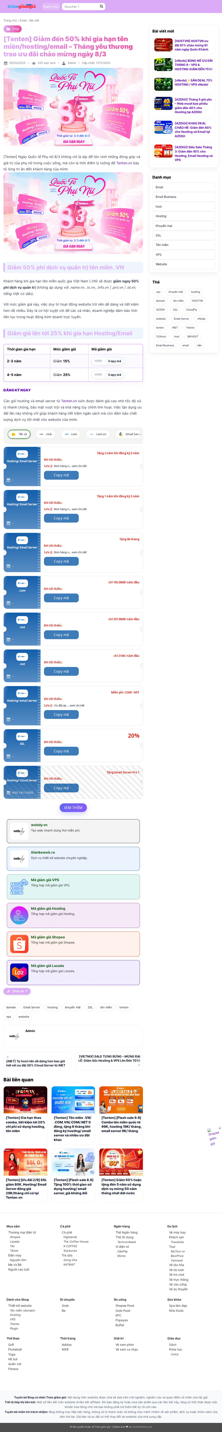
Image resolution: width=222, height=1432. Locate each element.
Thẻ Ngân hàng (127, 1232)
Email (23, 20)
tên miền (106, 1007)
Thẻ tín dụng (125, 1237)
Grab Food (123, 1310)
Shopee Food (125, 1305)
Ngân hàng (122, 1226)
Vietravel (177, 1260)
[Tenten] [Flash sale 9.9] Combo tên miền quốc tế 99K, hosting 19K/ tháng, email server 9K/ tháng (121, 1124)
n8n (199, 345)
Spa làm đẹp (178, 1305)
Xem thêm (73, 807)
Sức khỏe (174, 1299)
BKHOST (193, 336)
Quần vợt (14, 1364)
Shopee (15, 1237)
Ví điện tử (122, 1246)
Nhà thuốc (176, 1310)
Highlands (70, 1237)
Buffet (120, 1325)
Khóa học (175, 1349)
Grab (65, 1305)
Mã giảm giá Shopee (48, 937)
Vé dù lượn (176, 1270)
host (159, 206)
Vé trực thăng (178, 1279)
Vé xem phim (125, 1344)
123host (161, 336)
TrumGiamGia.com (142, 1426)
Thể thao (13, 1338)
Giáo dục (174, 1338)
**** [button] (98, 361)
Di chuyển (67, 1299)
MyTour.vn (178, 1251)
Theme (14, 1324)
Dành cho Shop (18, 1299)
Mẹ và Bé (14, 1264)
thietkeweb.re (43, 852)
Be (63, 1310)
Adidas (67, 1344)
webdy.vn (39, 825)
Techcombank (126, 1242)
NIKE (65, 1349)
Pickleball (15, 1349)
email (185, 345)
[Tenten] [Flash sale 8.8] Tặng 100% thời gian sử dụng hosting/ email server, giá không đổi (73, 1186)
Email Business (166, 197)
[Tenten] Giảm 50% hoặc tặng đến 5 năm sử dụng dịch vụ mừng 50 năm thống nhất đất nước (121, 1186)
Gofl (11, 1344)
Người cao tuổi (18, 1269)
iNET (175, 327)
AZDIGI (160, 309)
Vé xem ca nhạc (127, 1349)
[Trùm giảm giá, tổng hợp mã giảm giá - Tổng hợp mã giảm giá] (21, 6)
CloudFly (191, 309)
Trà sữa (67, 1255)
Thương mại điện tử (22, 1232)
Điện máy (14, 1255)
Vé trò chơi (176, 1274)
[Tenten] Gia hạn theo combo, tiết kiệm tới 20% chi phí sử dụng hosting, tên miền (25, 1124)
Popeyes (122, 1320)
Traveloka (177, 1242)
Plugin (14, 1328)
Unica (174, 1354)
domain (11, 1007)
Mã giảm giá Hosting (48, 908)
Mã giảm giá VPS (45, 880)
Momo (121, 1256)
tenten (124, 1007)
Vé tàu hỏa (176, 1265)
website (23, 1016)
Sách (172, 1344)
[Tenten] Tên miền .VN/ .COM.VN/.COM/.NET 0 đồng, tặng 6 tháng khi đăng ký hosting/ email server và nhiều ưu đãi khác (72, 1129)
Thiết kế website (20, 1305)
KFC (118, 1315)
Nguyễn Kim (18, 1260)
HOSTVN (197, 300)
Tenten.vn (124, 163)
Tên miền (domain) (22, 1310)
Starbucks (70, 1250)
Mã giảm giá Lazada (47, 965)
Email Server (31, 1007)
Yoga (11, 1354)
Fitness (13, 1369)
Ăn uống (120, 1299)
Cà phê (65, 1226)
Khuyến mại (164, 226)
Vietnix (190, 327)
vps (8, 1016)
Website (161, 264)
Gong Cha (70, 1260)
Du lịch (172, 1226)
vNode (201, 318)
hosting (52, 1007)
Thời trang (67, 1338)
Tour (172, 1246)
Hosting (161, 216)
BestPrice (177, 1256)
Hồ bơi (12, 1359)
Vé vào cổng (178, 1284)
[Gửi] (101, 6)
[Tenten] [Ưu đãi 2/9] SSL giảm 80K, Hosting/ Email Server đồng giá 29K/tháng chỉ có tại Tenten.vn (26, 1188)
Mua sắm (13, 1226)
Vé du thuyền (178, 1289)
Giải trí (119, 1338)
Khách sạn (176, 1237)
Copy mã (114, 361)
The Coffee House (76, 1241)
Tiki (12, 1246)
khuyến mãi (72, 1007)
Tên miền (162, 245)
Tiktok (14, 1250)
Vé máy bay (177, 1232)
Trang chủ (10, 20)
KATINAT (69, 1264)
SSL (90, 1007)
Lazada (14, 1241)
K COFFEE (70, 1246)
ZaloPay (122, 1251)
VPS (159, 254)
